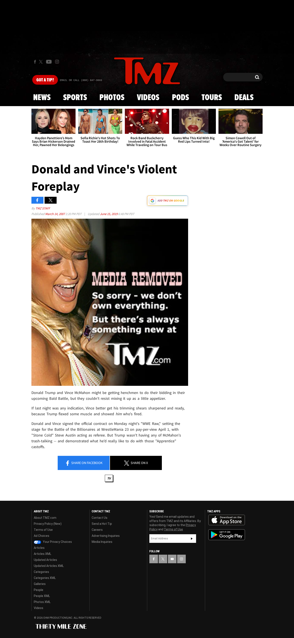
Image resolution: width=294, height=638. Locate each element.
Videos (148, 98)
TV (109, 478)
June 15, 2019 (109, 214)
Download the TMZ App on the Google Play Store (226, 534)
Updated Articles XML (49, 566)
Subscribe (191, 538)
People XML (42, 596)
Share (86, 463)
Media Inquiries (102, 541)
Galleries (40, 584)
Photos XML (42, 602)
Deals (244, 98)
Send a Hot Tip (102, 523)
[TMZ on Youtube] (48, 61)
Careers (97, 529)
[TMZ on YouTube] (172, 559)
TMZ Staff (43, 208)
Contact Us (99, 517)
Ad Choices (41, 535)
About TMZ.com (45, 517)
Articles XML (42, 554)
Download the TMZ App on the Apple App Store (226, 520)
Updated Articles (45, 560)
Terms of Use (43, 529)
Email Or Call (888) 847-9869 (81, 80)
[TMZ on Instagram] (57, 61)
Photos (111, 98)
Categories (41, 572)
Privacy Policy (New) (48, 523)
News (42, 98)
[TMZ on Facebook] (35, 61)
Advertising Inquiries (106, 535)
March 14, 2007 (55, 214)
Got (45, 80)
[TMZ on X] (41, 61)
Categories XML (45, 578)
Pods (180, 98)
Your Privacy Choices (57, 541)
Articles (39, 547)
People (38, 590)
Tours (211, 98)
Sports (75, 98)
